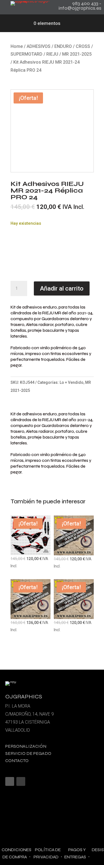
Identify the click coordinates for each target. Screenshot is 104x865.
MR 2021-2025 (77, 54)
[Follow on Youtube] (20, 781)
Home (17, 46)
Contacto (17, 760)
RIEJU (52, 54)
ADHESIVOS (38, 46)
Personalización (25, 746)
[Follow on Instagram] (9, 781)
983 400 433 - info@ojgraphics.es (80, 6)
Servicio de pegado (28, 753)
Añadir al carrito (61, 288)
